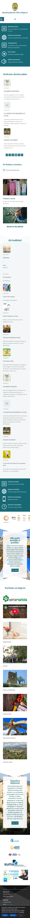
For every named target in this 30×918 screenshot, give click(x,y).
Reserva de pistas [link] (15, 227)
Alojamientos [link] (7, 642)
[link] (2, 19)
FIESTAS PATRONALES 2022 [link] (11, 338)
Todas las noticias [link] (13, 482)
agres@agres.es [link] (10, 904)
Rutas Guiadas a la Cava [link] (10, 316)
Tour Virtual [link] (11, 52)
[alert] (15, 170)
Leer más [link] (15, 823)
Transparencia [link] (12, 43)
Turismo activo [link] (7, 762)
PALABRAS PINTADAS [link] (11, 91)
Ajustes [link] (21, 915)
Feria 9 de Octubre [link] (9, 297)
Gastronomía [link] (7, 714)
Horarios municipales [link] (14, 505)
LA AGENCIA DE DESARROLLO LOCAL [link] (15, 412)
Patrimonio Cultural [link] (9, 738)
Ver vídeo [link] (15, 570)
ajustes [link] (22, 912)
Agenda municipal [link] (13, 489)
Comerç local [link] (9, 199)
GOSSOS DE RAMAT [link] (11, 140)
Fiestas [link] (5, 666)
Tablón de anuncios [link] (14, 60)
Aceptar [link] (5, 915)
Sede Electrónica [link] (13, 27)
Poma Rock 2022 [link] (8, 361)
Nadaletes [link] (6, 258)
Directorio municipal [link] (14, 497)
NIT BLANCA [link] (7, 277)
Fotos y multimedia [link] (9, 690)
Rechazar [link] (13, 915)
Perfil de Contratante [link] (14, 35)
